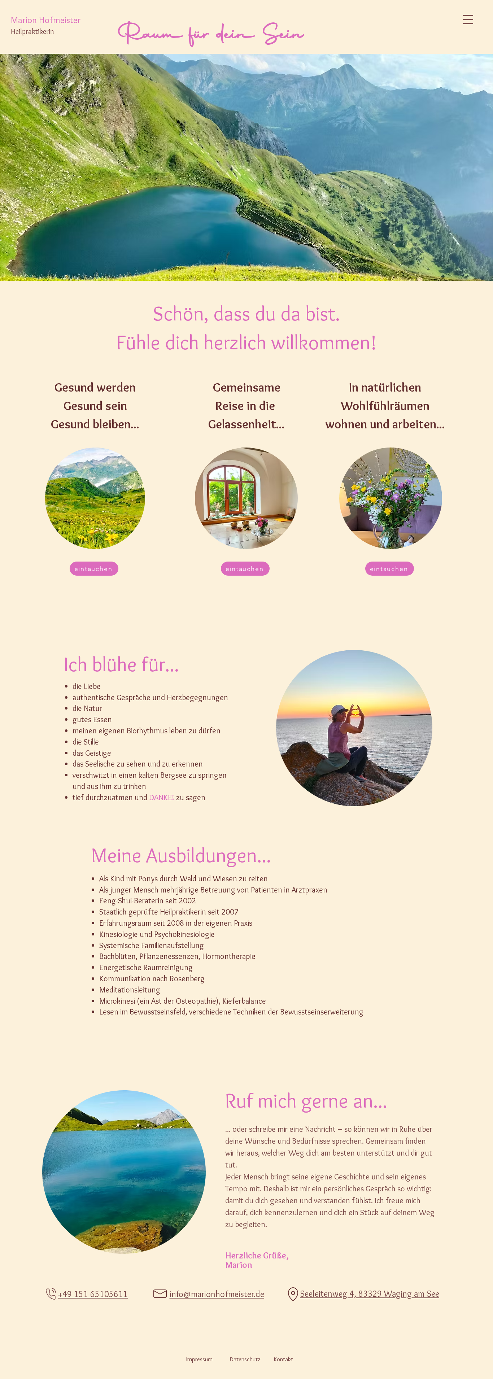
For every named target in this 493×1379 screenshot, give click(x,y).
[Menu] (468, 19)
